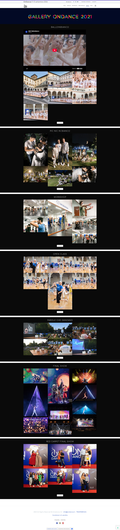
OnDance (69, 5)
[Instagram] (75, 1)
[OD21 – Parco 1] (35, 347)
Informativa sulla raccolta (52, 528)
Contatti (94, 1)
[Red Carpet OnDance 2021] (35, 456)
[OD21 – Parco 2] (84, 331)
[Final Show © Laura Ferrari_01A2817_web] (84, 423)
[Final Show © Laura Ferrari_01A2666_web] (84, 376)
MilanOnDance (82, 5)
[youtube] (63, 523)
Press (91, 5)
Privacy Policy (57, 519)
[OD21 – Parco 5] (35, 331)
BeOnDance (74, 5)
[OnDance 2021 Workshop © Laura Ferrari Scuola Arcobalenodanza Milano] (35, 208)
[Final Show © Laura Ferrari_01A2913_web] (60, 428)
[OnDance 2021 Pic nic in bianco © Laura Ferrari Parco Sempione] (35, 149)
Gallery (87, 5)
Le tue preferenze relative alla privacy (64, 528)
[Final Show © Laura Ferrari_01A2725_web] (84, 393)
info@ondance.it (69, 512)
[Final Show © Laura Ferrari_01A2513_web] (60, 386)
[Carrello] (95, 6)
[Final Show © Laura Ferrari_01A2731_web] (84, 408)
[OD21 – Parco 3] (60, 347)
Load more (60, 122)
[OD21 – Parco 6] (60, 331)
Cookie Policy (63, 519)
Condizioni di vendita (60, 515)
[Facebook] (73, 1)
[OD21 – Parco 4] (84, 347)
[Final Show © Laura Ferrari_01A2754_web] (60, 413)
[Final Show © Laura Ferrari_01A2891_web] (35, 425)
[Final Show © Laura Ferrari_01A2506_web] (35, 376)
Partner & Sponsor (86, 1)
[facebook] (57, 523)
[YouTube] (77, 1)
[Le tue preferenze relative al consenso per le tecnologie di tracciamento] (118, 528)
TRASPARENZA (81, 512)
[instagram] (60, 523)
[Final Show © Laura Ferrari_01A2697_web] (35, 401)
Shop (65, 5)
